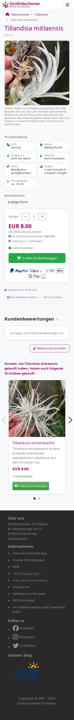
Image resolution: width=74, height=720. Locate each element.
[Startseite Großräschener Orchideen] (21, 5)
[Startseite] (7, 14)
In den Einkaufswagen (39, 258)
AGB (16, 567)
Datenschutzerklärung (30, 553)
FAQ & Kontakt (24, 600)
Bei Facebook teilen (23, 297)
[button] (4, 420)
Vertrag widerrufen (28, 573)
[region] (37, 438)
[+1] (42, 216)
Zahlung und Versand (29, 594)
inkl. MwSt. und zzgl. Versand (25, 231)
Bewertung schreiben (51, 348)
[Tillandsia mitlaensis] (37, 72)
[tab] (34, 498)
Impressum (21, 587)
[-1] (25, 216)
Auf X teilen (55, 297)
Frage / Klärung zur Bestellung (30, 580)
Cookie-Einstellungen (29, 560)
